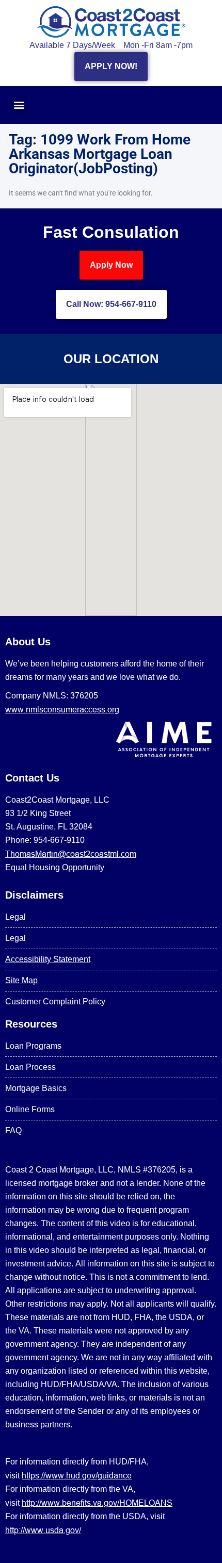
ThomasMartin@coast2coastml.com (70, 853)
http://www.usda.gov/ (43, 1530)
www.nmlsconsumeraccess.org (62, 709)
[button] (18, 104)
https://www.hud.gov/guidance (77, 1475)
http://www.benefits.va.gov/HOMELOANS (97, 1502)
